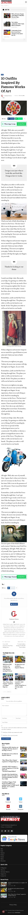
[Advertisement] (14, 56)
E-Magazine (3, 867)
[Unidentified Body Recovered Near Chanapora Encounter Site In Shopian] (7, 32)
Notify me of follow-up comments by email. (12, 732)
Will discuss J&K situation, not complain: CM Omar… (17, 883)
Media (2, 858)
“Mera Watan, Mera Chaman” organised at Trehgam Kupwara (17, 895)
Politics (2, 854)
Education (3, 860)
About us (3, 869)
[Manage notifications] (3, 911)
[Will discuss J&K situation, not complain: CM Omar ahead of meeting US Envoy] (8, 659)
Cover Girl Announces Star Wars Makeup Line (8, 645)
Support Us (3, 873)
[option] (14, 25)
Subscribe (15, 604)
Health (2, 856)
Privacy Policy (13, 904)
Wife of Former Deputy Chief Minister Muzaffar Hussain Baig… (17, 15)
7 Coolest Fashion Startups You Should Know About (20, 645)
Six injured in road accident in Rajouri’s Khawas (16, 889)
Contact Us (3, 875)
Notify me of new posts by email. (10, 735)
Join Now (22, 124)
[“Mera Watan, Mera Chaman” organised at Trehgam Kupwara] (8, 676)
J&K (2, 74)
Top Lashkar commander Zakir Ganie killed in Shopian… (17, 23)
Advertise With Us (5, 871)
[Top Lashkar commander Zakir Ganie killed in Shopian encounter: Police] (7, 23)
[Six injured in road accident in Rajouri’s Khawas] (20, 659)
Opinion (3, 852)
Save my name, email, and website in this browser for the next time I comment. (14, 728)
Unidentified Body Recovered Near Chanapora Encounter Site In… (17, 33)
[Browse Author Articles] (14, 614)
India (2, 850)
